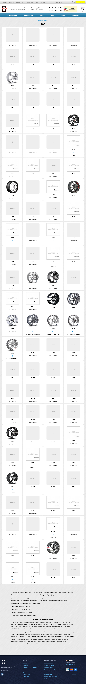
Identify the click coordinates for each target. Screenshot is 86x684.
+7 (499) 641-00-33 (55, 8)
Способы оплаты (27, 674)
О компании (30, 2)
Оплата (18, 2)
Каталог (5, 2)
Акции (36, 2)
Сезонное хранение (48, 667)
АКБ (52, 15)
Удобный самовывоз (49, 665)
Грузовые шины (28, 15)
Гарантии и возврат (27, 669)
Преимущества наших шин (50, 676)
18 (12, 240)
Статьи (23, 2)
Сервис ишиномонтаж (72, 9)
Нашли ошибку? (80, 2)
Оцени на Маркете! (70, 664)
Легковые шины (12, 15)
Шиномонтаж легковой (49, 669)
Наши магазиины (48, 674)
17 (32, 331)
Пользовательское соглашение (30, 667)
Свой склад (47, 678)
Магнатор (74, 673)
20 (32, 579)
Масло (63, 15)
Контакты (42, 2)
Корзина (82, 11)
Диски (42, 15)
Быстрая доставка (48, 663)
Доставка (11, 2)
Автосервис (59, 2)
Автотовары (75, 15)
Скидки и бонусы (27, 676)
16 (73, 152)
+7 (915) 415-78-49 (55, 10)
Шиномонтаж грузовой (49, 672)
